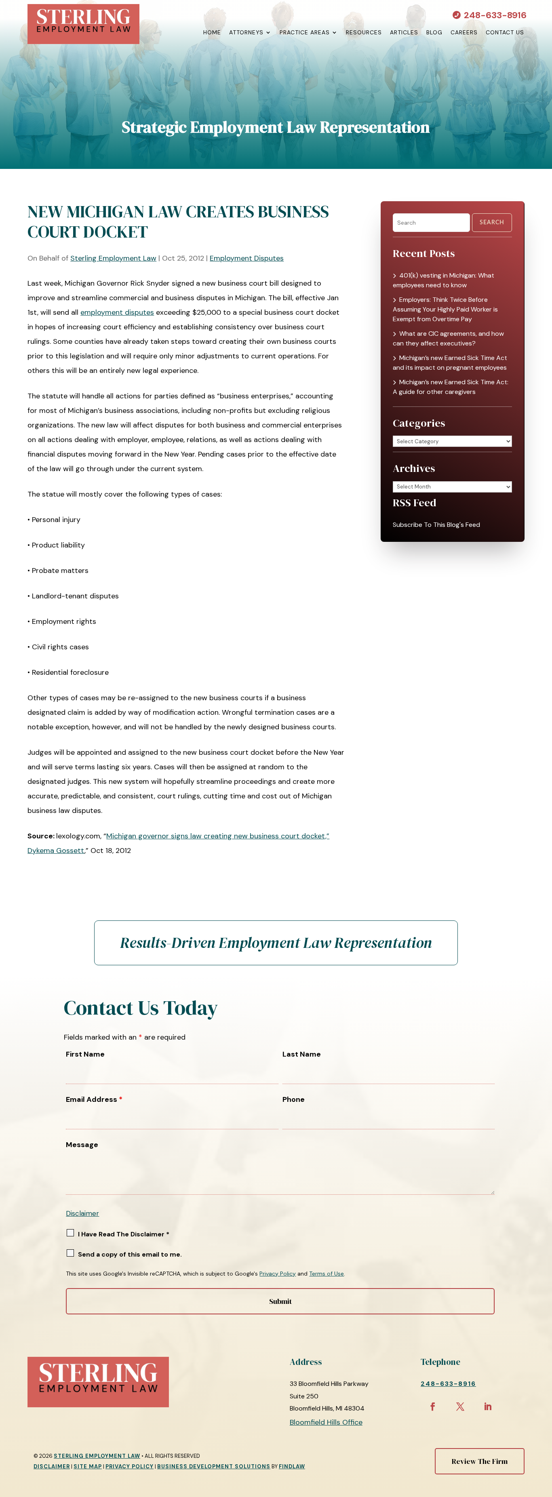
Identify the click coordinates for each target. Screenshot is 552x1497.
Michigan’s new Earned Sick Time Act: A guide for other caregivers (450, 387)
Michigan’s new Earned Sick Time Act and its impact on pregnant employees (450, 363)
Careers (464, 32)
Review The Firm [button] (480, 1461)
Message (82, 1145)
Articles (404, 32)
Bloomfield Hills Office (326, 1422)
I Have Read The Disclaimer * (123, 1234)
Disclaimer (82, 1213)
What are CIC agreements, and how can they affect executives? (448, 338)
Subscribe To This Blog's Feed (436, 524)
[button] (544, 1438)
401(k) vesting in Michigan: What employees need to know (443, 280)
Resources (364, 32)
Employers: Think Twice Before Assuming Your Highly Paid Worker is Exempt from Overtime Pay (445, 309)
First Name (85, 1054)
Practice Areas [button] (305, 32)
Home (212, 32)
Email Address (94, 1099)
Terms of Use (326, 1273)
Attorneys (246, 32)
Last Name (301, 1054)
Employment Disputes (247, 258)
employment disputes (117, 312)
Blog (434, 32)
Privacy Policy (277, 1273)
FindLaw (292, 1466)
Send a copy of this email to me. (130, 1254)
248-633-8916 (495, 15)
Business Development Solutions (213, 1466)
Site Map (88, 1466)
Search (492, 222)
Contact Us (505, 32)
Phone (293, 1099)
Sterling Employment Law (113, 258)
